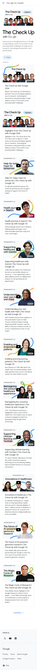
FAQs (19, 659)
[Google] (6, 649)
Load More (17, 613)
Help (7, 665)
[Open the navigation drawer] (3, 3)
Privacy (5, 654)
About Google (22, 654)
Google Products (9, 659)
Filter (8, 57)
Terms (12, 654)
